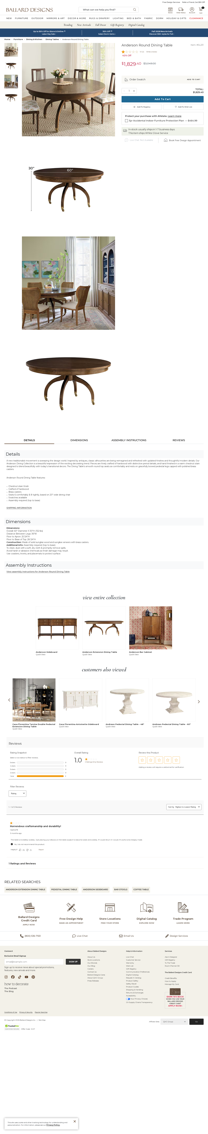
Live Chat (130, 957)
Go (196, 1022)
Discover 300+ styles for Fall (161, 34)
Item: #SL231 (197, 45)
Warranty (130, 963)
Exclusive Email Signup (15, 956)
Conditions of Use (10, 1012)
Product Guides (132, 987)
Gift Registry (131, 969)
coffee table (141, 889)
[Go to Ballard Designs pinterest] (33, 977)
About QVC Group (95, 978)
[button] (29, 10)
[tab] (29, 440)
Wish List (129, 966)
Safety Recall (131, 984)
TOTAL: (199, 89)
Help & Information (134, 951)
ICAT (33, 1029)
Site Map (42, 1020)
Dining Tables (52, 39)
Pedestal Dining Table (64, 889)
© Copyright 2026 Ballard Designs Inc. (20, 1020)
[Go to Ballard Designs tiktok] (19, 977)
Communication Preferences (138, 972)
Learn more (174, 116)
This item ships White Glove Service (148, 133)
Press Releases (93, 981)
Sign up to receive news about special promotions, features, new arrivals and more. (29, 969)
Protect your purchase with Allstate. (146, 116)
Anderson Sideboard (95, 889)
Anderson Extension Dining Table (25, 889)
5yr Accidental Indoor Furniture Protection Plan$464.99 (163, 120)
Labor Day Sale (48, 34)
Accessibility (131, 996)
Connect (8, 951)
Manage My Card (172, 984)
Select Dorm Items (106, 34)
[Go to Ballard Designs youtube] (26, 977)
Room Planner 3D (172, 966)
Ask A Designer (171, 957)
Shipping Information (19, 508)
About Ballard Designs (96, 951)
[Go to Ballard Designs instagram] (6, 977)
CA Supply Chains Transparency (139, 1002)
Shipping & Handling (134, 990)
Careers (90, 969)
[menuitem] (9, 18)
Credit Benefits (171, 978)
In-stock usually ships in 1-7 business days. (151, 129)
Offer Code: (26, 1029)
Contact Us (92, 972)
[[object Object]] (104, 806)
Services (168, 951)
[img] (68, 89)
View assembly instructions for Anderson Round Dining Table (38, 571)
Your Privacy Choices (139, 999)
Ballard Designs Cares (96, 975)
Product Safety (132, 981)
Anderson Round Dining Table (75, 39)
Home (7, 39)
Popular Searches (41, 1012)
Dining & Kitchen (34, 39)
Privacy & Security (26, 1012)
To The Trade (170, 963)
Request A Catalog (133, 978)
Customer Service (133, 960)
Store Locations (93, 960)
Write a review (151, 52)
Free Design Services (171, 2)
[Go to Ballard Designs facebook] (13, 977)
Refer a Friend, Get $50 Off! (193, 2)
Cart (200, 13)
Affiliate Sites (154, 1022)
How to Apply (170, 981)
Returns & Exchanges (134, 993)
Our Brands (92, 963)
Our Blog (91, 966)
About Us (91, 957)
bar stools (120, 889)
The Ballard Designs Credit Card (178, 972)
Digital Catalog (132, 975)
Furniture (18, 39)
